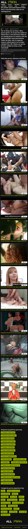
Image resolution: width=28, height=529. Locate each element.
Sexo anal (6, 51)
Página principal (3, 5)
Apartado (17, 527)
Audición (8, 49)
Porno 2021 (21, 50)
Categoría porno (24, 5)
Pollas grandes (16, 50)
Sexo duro (10, 51)
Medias (5, 50)
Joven (21, 49)
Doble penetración (16, 49)
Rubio (4, 51)
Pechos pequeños (10, 50)
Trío (13, 51)
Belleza (11, 49)
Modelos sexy (17, 5)
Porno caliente (10, 5)
